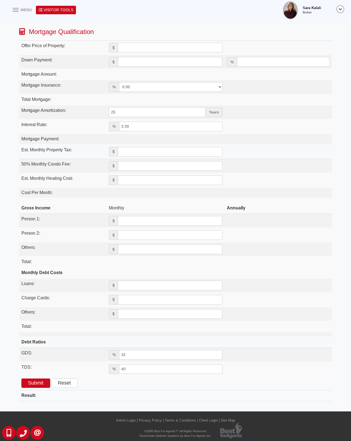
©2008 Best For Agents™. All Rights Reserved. (175, 431)
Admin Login (126, 420)
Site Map (228, 420)
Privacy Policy (150, 420)
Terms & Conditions (180, 420)
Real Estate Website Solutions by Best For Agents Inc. (175, 435)
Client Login (208, 420)
